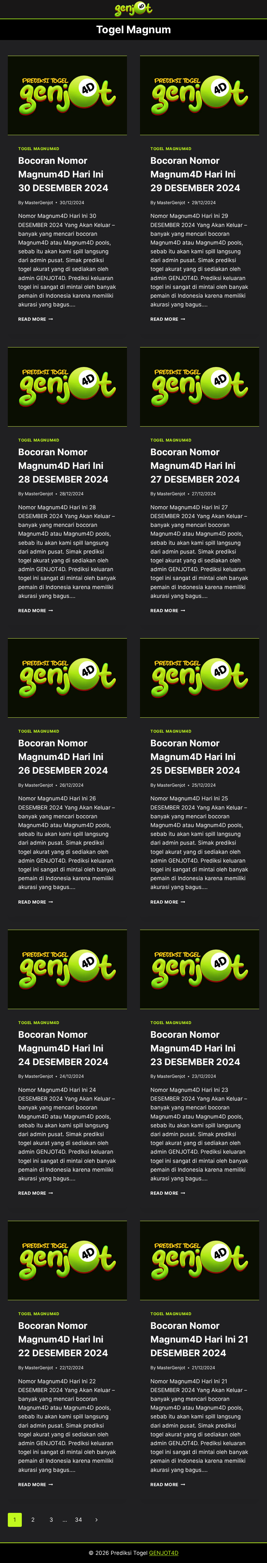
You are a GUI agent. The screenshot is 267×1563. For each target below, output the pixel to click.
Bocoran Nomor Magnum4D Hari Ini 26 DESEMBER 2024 (63, 757)
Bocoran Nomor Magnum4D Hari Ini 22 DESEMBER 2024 (63, 1339)
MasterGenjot (39, 202)
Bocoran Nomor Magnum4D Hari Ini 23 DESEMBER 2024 (195, 1048)
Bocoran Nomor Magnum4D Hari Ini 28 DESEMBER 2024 (63, 465)
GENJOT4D (163, 1553)
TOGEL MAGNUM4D (38, 148)
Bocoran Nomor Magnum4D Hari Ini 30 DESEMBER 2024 (63, 174)
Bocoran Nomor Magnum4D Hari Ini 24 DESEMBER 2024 (63, 1048)
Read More (35, 319)
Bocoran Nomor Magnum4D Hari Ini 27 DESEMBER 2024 (195, 465)
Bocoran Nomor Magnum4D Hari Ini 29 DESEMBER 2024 (195, 174)
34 (78, 1519)
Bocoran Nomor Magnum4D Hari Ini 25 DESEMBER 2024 (195, 757)
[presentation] (67, 95)
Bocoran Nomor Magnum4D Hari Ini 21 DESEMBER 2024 (199, 1339)
